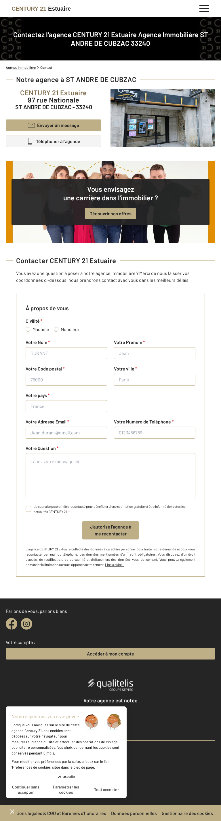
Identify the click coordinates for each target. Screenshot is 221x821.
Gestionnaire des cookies (187, 813)
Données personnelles (134, 813)
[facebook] (11, 624)
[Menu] (204, 7)
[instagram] (26, 624)
